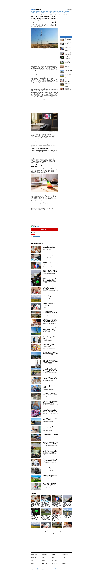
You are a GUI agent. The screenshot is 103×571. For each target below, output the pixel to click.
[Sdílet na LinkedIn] (38, 226)
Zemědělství (58, 12)
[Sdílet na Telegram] (37, 226)
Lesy (49, 12)
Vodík (55, 12)
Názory (32, 563)
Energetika (59, 11)
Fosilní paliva (32, 12)
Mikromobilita (54, 563)
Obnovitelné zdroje (55, 11)
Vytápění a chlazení (45, 12)
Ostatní (38, 12)
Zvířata (41, 12)
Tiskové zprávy (33, 565)
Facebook (48, 568)
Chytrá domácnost (37, 11)
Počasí (63, 560)
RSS (53, 568)
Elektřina (34, 236)
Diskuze (33, 232)
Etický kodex (38, 568)
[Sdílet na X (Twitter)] (57, 22)
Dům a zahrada (43, 11)
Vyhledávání (70, 9)
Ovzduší (53, 12)
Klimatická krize (64, 11)
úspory (37, 236)
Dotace (53, 562)
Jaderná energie (44, 562)
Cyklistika (64, 563)
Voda (50, 12)
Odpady (36, 12)
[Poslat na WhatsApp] (53, 22)
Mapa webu (56, 568)
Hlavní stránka (33, 11)
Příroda (63, 562)
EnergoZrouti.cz (33, 14)
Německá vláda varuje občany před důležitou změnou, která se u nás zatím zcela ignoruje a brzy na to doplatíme (55, 14)
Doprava (46, 11)
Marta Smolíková (33, 21)
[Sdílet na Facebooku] (55, 22)
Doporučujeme (44, 565)
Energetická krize (34, 562)
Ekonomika (67, 11)
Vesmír (53, 565)
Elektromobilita (50, 11)
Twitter (51, 568)
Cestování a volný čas (45, 563)
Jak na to (39, 236)
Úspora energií (63, 12)
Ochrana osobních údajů (43, 568)
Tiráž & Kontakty (33, 568)
